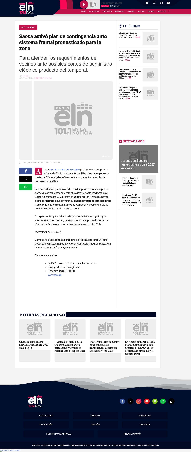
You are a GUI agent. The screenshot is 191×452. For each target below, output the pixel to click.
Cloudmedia (154, 445)
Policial (141, 12)
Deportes (119, 12)
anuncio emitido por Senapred (64, 169)
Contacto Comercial (58, 434)
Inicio (83, 12)
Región (151, 12)
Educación (107, 12)
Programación (132, 434)
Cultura (130, 12)
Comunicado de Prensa (42, 78)
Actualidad (94, 12)
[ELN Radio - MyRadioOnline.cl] (10, 450)
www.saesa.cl (55, 274)
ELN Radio (26, 76)
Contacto (161, 12)
